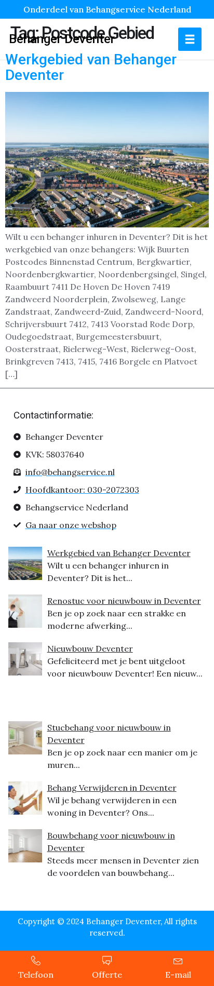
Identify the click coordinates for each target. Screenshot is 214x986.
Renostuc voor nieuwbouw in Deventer (124, 601)
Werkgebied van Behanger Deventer (91, 67)
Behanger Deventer (62, 39)
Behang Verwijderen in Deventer (112, 787)
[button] (190, 39)
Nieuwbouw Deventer (90, 648)
